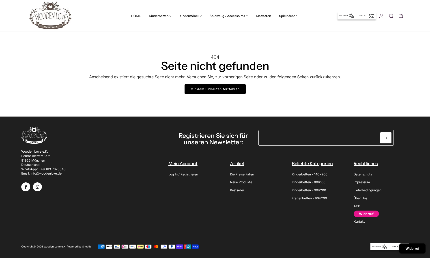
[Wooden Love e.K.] (53, 16)
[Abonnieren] (386, 138)
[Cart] (400, 15)
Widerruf (412, 248)
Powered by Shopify (79, 246)
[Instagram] (37, 186)
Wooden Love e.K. (55, 246)
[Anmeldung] (381, 15)
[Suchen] (391, 15)
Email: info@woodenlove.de (41, 173)
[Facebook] (25, 186)
